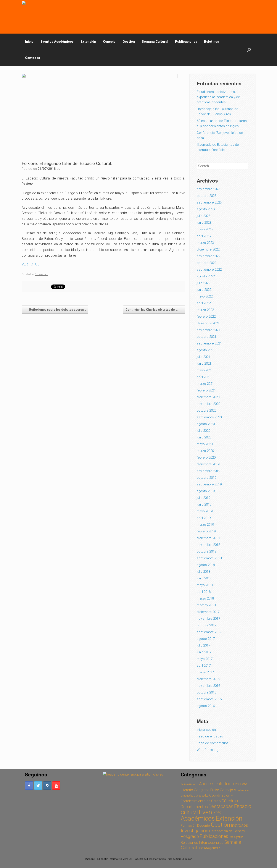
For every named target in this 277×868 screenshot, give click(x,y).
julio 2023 (203, 216)
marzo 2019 (205, 525)
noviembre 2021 (208, 330)
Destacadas (221, 806)
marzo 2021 (205, 384)
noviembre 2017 (208, 619)
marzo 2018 (205, 598)
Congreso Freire (206, 790)
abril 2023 (204, 236)
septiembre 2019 (209, 484)
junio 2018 (204, 578)
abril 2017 (204, 666)
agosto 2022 (206, 276)
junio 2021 (204, 363)
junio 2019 (204, 504)
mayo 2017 (205, 659)
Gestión (128, 42)
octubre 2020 (206, 410)
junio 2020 (204, 437)
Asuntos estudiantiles (219, 783)
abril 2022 (204, 303)
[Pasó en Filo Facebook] (29, 785)
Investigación (194, 830)
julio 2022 (203, 283)
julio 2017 (203, 645)
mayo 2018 (205, 585)
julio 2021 (203, 357)
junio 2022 (204, 290)
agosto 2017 (206, 639)
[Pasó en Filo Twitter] (38, 785)
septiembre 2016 (209, 699)
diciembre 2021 (208, 323)
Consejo (109, 42)
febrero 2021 (206, 390)
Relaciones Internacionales (202, 842)
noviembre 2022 (208, 256)
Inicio (29, 42)
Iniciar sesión (206, 730)
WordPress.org (207, 750)
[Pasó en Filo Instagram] (47, 785)
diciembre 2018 (208, 538)
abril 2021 (204, 377)
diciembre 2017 (208, 612)
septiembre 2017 (209, 632)
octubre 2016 (206, 692)
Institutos (239, 825)
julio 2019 (203, 498)
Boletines (211, 42)
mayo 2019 (205, 511)
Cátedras (230, 800)
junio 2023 (204, 223)
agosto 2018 (206, 565)
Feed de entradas (210, 736)
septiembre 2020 (209, 417)
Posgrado (190, 836)
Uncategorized (209, 848)
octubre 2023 (206, 196)
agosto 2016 (206, 706)
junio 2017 (204, 652)
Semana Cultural (155, 42)
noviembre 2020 (208, 404)
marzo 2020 (205, 451)
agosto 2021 (206, 350)
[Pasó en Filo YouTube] (56, 785)
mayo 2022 (205, 296)
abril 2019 (204, 518)
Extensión (88, 42)
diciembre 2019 (208, 464)
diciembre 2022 (208, 249)
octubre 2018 (206, 551)
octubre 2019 (206, 478)
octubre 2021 (206, 337)
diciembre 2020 (208, 397)
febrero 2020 (206, 457)
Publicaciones (186, 42)
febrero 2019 (206, 531)
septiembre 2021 (209, 343)
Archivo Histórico (189, 784)
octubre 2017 (206, 625)
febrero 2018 (206, 605)
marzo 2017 (205, 672)
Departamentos (194, 806)
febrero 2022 (206, 316)
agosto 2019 (206, 491)
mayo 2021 (205, 370)
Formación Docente (195, 826)
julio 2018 (203, 572)
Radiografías (236, 837)
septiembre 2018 (209, 558)
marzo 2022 (205, 310)
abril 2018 (204, 592)
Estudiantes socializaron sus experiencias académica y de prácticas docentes (218, 97)
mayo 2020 (205, 444)
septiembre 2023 (209, 202)
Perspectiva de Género (227, 831)
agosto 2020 (206, 424)
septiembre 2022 (209, 270)
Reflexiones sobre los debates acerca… (55, 309)
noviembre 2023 (208, 189)
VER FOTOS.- (31, 264)
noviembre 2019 (208, 471)
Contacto (32, 58)
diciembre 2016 (208, 679)
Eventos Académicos (57, 42)
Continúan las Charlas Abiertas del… (154, 309)
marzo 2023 (205, 243)
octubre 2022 (206, 263)
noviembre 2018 (208, 545)
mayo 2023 (205, 229)
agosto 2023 (206, 209)
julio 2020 (203, 431)
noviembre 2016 (208, 686)
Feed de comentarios (213, 743)
